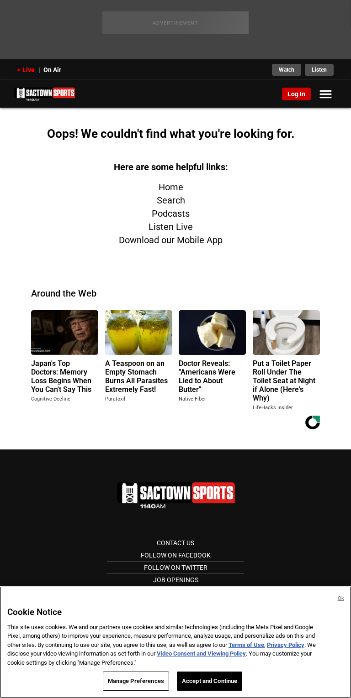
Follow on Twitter (175, 567)
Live (28, 69)
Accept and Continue (209, 680)
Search (171, 200)
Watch (286, 70)
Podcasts (171, 213)
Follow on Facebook (176, 555)
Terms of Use (246, 644)
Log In (296, 94)
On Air (52, 69)
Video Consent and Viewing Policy (201, 653)
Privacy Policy (285, 644)
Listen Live (171, 226)
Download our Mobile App (171, 239)
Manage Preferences (136, 680)
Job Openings (175, 579)
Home (171, 187)
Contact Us (175, 543)
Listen (319, 70)
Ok (341, 598)
